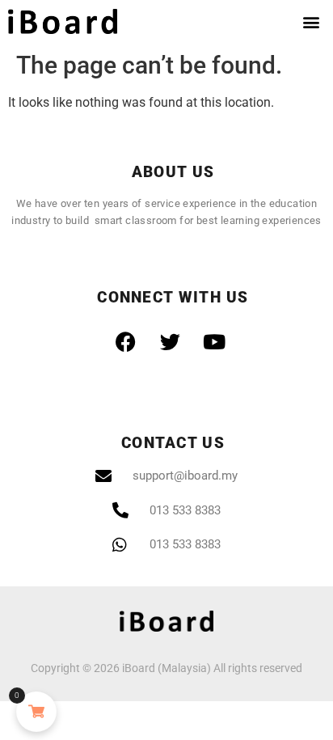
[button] (311, 21)
